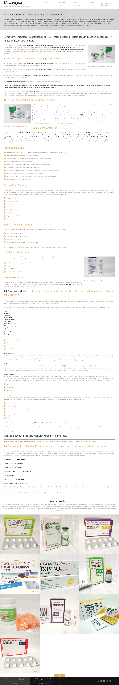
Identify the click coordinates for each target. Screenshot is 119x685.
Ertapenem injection (101, 487)
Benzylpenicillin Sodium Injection (23, 487)
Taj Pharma (105, 378)
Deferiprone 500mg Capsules (56, 487)
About (76, 2)
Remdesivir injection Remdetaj (54, 493)
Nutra (46, 5)
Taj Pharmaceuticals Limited (47, 681)
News (61, 5)
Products (62, 2)
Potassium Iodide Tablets (73, 487)
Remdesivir (41, 493)
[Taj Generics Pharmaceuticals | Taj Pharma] (13, 3)
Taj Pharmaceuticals (15, 291)
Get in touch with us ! (74, 681)
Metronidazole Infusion (40, 487)
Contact (77, 5)
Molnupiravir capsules (88, 487)
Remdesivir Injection (69, 493)
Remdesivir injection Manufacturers (14, 493)
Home (46, 2)
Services (92, 2)
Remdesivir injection (31, 493)
